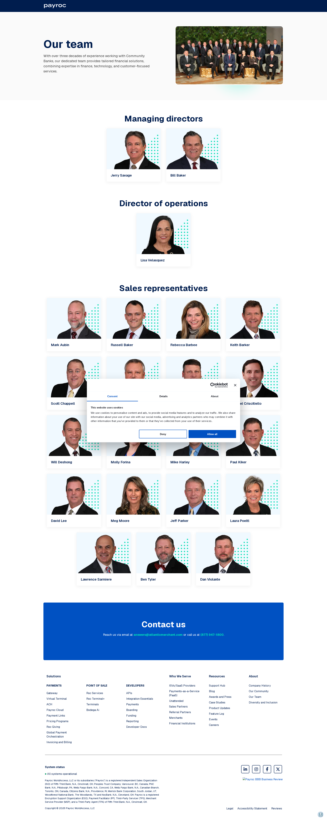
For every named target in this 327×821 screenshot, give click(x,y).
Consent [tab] (112, 396)
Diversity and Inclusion (263, 702)
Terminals (92, 704)
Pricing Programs (57, 721)
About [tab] (214, 396)
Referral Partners (180, 712)
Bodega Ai (92, 710)
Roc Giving (53, 727)
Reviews (276, 808)
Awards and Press (220, 697)
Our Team (255, 697)
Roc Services (94, 693)
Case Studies (217, 702)
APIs (129, 693)
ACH (49, 704)
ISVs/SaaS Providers (182, 685)
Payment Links (55, 715)
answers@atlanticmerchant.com (158, 635)
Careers (214, 725)
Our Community (259, 691)
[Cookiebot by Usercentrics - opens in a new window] (213, 385)
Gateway (52, 693)
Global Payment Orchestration (56, 734)
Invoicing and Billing (59, 742)
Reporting (132, 721)
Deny (163, 433)
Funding (131, 715)
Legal (229, 808)
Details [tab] (163, 396)
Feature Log (216, 714)
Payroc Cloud (55, 710)
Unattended (176, 701)
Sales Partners (178, 706)
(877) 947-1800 (212, 635)
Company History (260, 685)
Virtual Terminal (56, 699)
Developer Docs (136, 727)
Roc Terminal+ (95, 699)
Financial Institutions (182, 723)
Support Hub (217, 685)
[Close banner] (235, 385)
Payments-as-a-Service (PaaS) (184, 693)
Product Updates (219, 708)
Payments (132, 704)
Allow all (212, 433)
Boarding (131, 710)
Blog (212, 691)
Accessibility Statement (252, 808)
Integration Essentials (139, 699)
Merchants (176, 718)
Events (213, 719)
